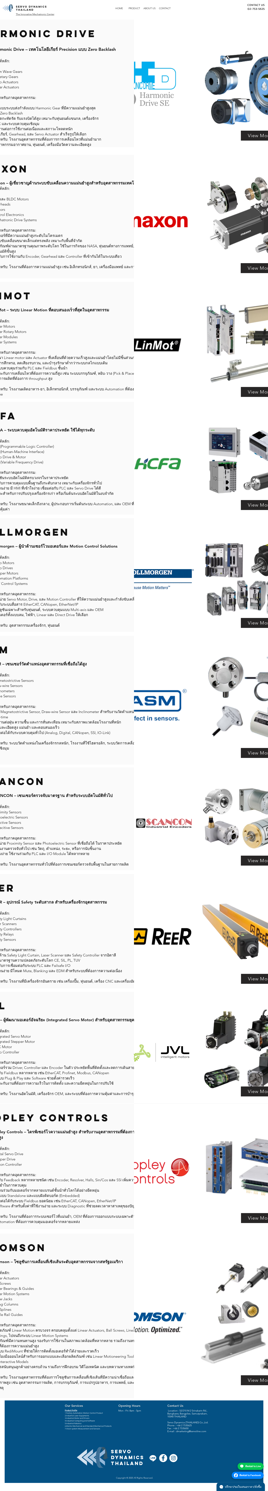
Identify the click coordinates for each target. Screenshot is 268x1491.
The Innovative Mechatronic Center (35, 14)
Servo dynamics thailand (31, 8)
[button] (134, 8)
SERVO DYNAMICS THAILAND (127, 1457)
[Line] (153, 1458)
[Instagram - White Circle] (173, 1458)
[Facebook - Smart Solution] (163, 1458)
